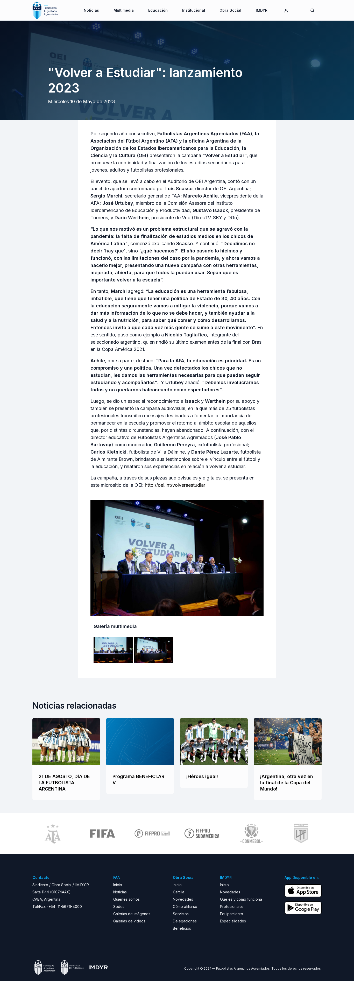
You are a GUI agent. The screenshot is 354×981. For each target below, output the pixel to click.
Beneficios (182, 928)
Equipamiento (231, 914)
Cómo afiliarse (185, 906)
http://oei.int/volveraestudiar (175, 485)
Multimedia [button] (124, 10)
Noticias (91, 10)
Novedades (183, 899)
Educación (158, 10)
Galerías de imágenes (131, 914)
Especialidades (233, 921)
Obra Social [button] (230, 10)
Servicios (181, 914)
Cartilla (178, 892)
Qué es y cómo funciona (241, 899)
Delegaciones (185, 921)
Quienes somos (126, 899)
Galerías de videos (129, 921)
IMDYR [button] (261, 10)
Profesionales (232, 906)
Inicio (117, 885)
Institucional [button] (193, 10)
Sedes (118, 906)
